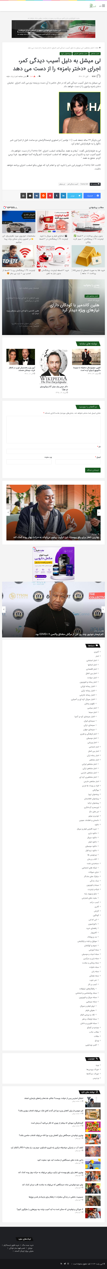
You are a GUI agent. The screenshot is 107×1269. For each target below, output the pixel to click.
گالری (97, 906)
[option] (53, 307)
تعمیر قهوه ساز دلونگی (17, 1248)
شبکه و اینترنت (93, 889)
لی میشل (62, 184)
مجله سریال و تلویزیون (88, 997)
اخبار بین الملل (91, 673)
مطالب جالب (94, 1032)
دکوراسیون (92, 924)
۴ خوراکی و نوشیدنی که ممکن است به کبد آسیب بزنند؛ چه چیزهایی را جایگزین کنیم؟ (50, 1209)
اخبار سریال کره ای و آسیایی (83, 699)
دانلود (97, 824)
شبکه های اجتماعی (89, 867)
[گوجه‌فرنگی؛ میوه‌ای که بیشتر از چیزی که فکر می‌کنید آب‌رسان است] (93, 1127)
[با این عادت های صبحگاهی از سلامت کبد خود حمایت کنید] (93, 1164)
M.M (93, 76)
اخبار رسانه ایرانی (88, 686)
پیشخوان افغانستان (91, 798)
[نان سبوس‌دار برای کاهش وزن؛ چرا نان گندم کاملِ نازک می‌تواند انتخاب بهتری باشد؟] (93, 1114)
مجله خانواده (94, 967)
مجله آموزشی (94, 949)
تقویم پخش (89, 703)
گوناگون (96, 915)
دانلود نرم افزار (91, 850)
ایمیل (98, 457)
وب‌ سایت (48, 457)
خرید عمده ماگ (28, 1245)
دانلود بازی (92, 833)
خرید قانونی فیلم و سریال (87, 829)
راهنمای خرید (91, 928)
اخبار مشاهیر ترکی (90, 768)
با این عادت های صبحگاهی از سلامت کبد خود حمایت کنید (60, 1160)
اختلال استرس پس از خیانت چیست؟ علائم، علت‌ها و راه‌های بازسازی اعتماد (53, 1098)
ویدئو (97, 1040)
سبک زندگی (94, 880)
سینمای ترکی (89, 725)
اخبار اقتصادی (91, 669)
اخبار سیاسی (92, 708)
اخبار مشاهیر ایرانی (89, 764)
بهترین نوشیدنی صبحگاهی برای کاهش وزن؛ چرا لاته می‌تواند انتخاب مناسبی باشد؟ (51, 1135)
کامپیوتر (94, 932)
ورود (97, 1065)
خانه (97, 47)
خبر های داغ (94, 811)
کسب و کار (92, 984)
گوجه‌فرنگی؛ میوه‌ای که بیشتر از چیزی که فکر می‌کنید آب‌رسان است (57, 1122)
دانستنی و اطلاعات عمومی (89, 820)
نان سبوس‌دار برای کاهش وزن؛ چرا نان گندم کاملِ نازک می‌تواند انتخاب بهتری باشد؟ (50, 1110)
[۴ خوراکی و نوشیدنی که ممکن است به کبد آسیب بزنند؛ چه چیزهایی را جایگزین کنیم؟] (93, 1213)
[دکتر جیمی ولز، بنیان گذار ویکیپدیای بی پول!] (53, 366)
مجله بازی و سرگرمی (91, 958)
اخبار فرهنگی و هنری (88, 733)
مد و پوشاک (92, 937)
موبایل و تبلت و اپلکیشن (87, 941)
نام (99, 446)
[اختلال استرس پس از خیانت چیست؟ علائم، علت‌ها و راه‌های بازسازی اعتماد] (93, 1102)
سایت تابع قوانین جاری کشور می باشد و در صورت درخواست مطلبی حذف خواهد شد (54, 18)
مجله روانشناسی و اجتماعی (86, 993)
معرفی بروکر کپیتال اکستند (24, 1251)
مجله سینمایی (91, 1001)
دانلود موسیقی (91, 846)
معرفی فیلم (90, 1010)
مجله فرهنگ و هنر (89, 1019)
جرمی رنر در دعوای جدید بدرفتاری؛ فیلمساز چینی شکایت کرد (72, 308)
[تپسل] (34, 548)
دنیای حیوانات (93, 872)
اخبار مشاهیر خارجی (80, 53)
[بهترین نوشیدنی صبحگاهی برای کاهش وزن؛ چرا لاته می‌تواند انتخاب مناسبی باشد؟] (93, 1139)
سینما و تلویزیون (93, 885)
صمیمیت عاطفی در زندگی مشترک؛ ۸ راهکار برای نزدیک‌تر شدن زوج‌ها (56, 1196)
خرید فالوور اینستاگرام (11, 1245)
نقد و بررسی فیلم (87, 1014)
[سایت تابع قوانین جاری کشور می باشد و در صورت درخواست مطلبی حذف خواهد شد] (53, 28)
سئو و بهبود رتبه (90, 893)
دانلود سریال (92, 837)
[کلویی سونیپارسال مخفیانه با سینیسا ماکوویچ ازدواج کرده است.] (86, 357)
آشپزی (96, 651)
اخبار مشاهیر (89, 47)
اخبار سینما (93, 712)
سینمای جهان (89, 729)
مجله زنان (95, 971)
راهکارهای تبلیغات (87, 988)
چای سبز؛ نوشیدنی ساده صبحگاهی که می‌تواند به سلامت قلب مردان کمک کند (52, 1184)
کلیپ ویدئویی (91, 1045)
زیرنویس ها (92, 854)
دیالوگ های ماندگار (91, 876)
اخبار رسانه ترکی (88, 690)
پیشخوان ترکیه (93, 803)
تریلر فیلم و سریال (87, 1006)
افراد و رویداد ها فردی (90, 785)
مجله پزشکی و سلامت (90, 962)
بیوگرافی (96, 790)
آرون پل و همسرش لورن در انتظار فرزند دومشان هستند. (22, 369)
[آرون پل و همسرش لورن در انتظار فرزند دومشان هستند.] (20, 357)
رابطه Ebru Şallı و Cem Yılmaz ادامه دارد (82, 634)
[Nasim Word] (92, 5)
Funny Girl (84, 184)
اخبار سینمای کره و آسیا (85, 716)
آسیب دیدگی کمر (73, 184)
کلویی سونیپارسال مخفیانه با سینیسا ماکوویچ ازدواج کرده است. (87, 369)
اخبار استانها (92, 664)
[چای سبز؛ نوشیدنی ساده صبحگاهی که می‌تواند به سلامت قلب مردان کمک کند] (93, 1188)
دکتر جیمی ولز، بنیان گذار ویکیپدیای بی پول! (54, 388)
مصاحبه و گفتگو (93, 1027)
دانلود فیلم (92, 841)
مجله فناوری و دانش (88, 1023)
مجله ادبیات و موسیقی (90, 954)
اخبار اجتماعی (91, 660)
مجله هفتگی (94, 975)
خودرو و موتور (93, 816)
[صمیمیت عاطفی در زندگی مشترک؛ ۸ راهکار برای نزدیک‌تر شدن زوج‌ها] (93, 1201)
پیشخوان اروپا (65, 53)
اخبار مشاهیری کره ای (88, 777)
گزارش (96, 911)
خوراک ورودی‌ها (93, 1069)
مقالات (96, 1036)
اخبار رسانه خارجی (87, 695)
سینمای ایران (89, 721)
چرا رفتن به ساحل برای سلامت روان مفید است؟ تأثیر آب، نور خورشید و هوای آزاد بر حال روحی (54, 535)
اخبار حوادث (92, 677)
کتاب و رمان (92, 859)
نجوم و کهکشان (90, 945)
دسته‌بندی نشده (93, 863)
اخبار (97, 656)
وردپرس (96, 1078)
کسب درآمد (94, 902)
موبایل (30, 1248)
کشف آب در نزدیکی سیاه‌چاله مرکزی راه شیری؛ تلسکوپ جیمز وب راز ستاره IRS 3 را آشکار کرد (47, 1147)
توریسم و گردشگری (91, 807)
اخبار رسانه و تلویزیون (88, 682)
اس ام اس (93, 919)
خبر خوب (93, 980)
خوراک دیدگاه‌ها (93, 1073)
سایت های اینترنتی (89, 898)
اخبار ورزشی (92, 742)
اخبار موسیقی (91, 738)
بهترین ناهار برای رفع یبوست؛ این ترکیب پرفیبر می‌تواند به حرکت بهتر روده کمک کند (50, 1172)
